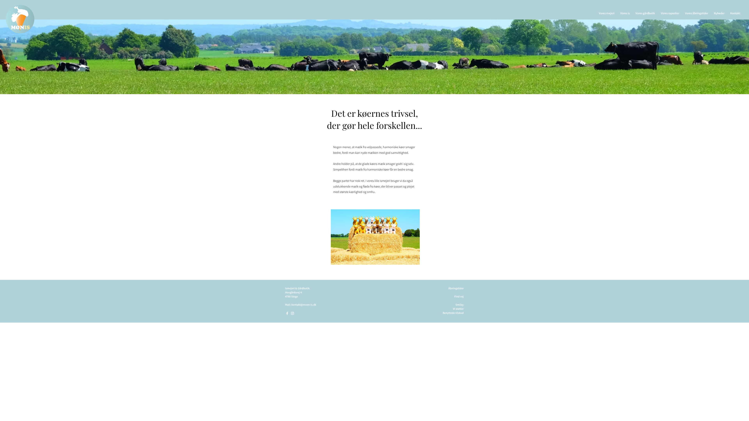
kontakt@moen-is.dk (303, 304)
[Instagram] (292, 313)
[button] (606, 13)
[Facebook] (287, 313)
